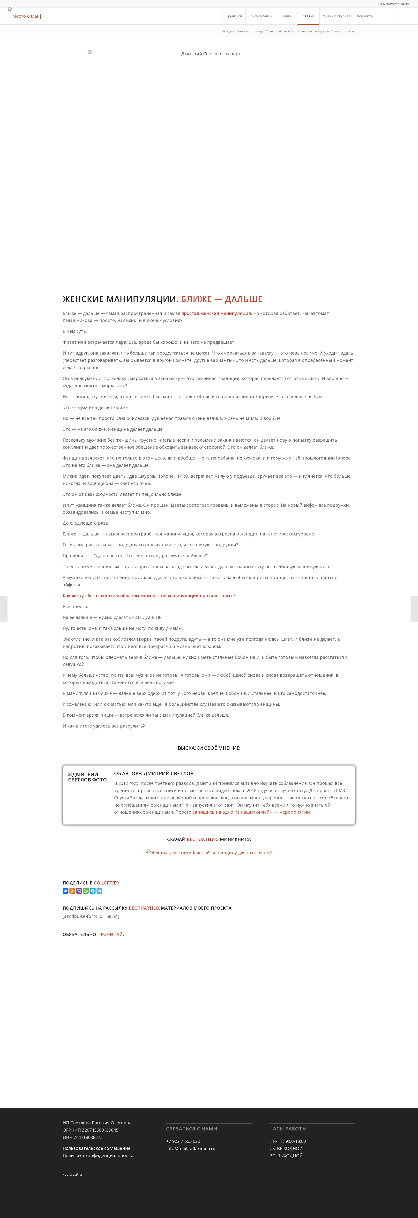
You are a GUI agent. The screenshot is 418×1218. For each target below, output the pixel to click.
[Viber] (79, 891)
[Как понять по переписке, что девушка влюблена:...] (414, 609)
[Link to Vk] (406, 15)
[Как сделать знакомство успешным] (3, 609)
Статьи (271, 31)
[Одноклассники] (72, 891)
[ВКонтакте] (65, 891)
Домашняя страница (250, 31)
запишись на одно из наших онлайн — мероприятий (251, 812)
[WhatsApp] (86, 891)
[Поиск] (387, 15)
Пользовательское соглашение (96, 1148)
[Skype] (93, 891)
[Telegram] (99, 891)
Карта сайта (72, 1174)
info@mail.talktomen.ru (191, 1148)
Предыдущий (70, 1005)
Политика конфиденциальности (98, 1155)
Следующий (348, 1005)
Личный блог (288, 31)
